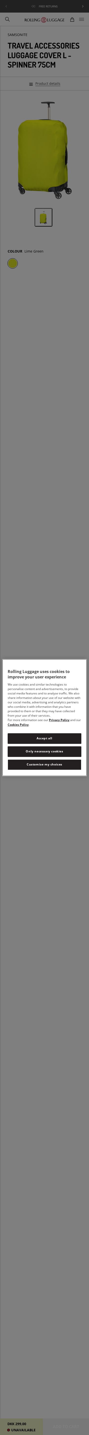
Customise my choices (44, 764)
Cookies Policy (18, 725)
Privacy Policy (59, 720)
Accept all (44, 738)
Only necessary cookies (44, 751)
